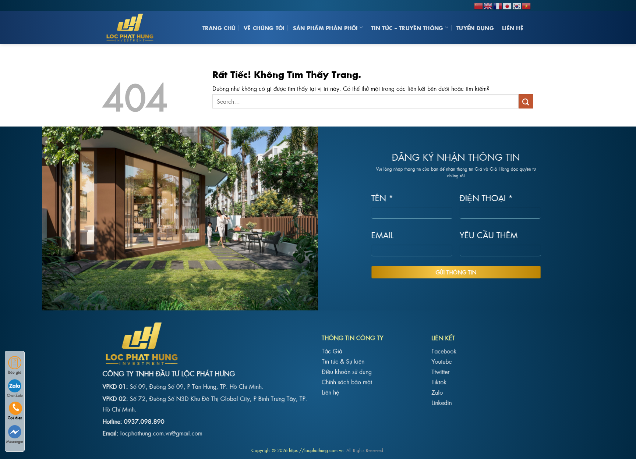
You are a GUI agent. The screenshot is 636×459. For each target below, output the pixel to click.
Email (382, 235)
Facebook (443, 350)
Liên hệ (512, 28)
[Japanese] (507, 5)
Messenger (14, 441)
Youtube (441, 360)
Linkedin (441, 402)
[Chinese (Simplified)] (479, 5)
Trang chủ (219, 28)
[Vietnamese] (526, 5)
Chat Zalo (15, 395)
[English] (488, 5)
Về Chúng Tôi (264, 28)
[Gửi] (526, 101)
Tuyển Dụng (475, 28)
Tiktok (438, 381)
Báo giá (14, 372)
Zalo (437, 391)
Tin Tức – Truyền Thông (407, 28)
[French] (498, 5)
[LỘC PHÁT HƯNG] (132, 27)
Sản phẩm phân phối (325, 28)
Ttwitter (440, 371)
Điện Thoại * (486, 197)
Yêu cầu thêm (489, 235)
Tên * (382, 197)
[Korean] (517, 5)
